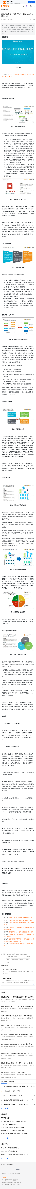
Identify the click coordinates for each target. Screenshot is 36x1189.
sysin (2, 1011)
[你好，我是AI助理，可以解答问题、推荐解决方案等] (26, 6)
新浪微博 (9, 1165)
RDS (8, 962)
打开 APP (31, 2)
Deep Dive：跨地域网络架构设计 (10, 1151)
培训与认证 (17, 1173)
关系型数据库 (15, 959)
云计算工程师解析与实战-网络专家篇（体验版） (13, 1121)
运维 (8, 959)
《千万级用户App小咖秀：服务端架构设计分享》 (21, 932)
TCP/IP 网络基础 (5, 1118)
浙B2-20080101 (17, 1182)
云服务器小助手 (4, 1039)
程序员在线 (3, 1058)
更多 (2, 1138)
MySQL (22, 959)
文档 (3, 1173)
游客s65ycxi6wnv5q (5, 1001)
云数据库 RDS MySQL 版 (21, 954)
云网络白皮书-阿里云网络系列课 (9, 1124)
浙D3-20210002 (16, 1184)
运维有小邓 (3, 1030)
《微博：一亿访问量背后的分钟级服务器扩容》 (21, 917)
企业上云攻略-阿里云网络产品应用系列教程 (12, 1127)
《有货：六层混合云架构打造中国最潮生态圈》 (21, 920)
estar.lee (3, 1020)
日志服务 (28, 956)
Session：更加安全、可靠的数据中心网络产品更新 (14, 1154)
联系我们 (18, 1169)
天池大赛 (12, 1173)
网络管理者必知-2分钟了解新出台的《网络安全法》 (14, 1134)
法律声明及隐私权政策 (7, 1179)
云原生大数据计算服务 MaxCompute (15, 956)
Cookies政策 (15, 1179)
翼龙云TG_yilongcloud (6, 1077)
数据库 (27, 959)
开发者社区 (6, 1173)
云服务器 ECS (10, 954)
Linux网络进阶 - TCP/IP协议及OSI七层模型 (12, 1130)
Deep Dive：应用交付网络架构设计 (10, 1148)
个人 (33, 10)
